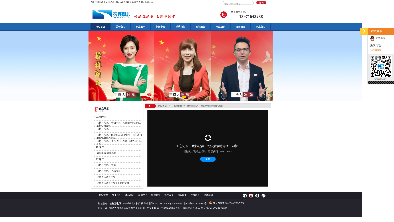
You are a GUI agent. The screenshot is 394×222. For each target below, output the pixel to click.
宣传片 (100, 147)
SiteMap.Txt (212, 208)
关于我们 (120, 26)
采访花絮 (180, 26)
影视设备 (200, 26)
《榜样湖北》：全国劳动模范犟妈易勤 (204, 106)
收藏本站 (149, 2)
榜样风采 (156, 195)
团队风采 (182, 195)
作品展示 (140, 26)
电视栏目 (101, 117)
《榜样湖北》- (104, 128)
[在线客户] (364, 31)
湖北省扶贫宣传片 (106, 177)
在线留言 (195, 195)
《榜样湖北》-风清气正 (109, 171)
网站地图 (222, 208)
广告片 (100, 159)
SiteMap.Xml (199, 208)
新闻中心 (160, 26)
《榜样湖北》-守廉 (106, 165)
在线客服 (380, 38)
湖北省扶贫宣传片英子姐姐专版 (113, 183)
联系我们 (260, 26)
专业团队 (220, 26)
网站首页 (100, 26)
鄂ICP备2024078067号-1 (196, 203)
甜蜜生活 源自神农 (106, 153)
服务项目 (240, 26)
